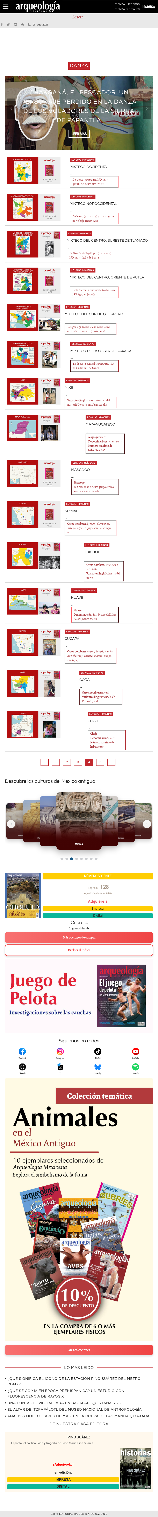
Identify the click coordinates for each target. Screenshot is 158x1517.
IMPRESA (63, 1479)
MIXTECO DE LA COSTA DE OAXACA (100, 351)
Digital (98, 915)
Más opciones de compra (79, 937)
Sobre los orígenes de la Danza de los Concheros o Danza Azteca (79, 106)
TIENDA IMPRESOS (127, 5)
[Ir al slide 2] (66, 859)
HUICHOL (92, 552)
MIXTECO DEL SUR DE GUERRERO (94, 314)
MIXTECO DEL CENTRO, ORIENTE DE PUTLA (107, 277)
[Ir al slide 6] (86, 859)
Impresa (98, 908)
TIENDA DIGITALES (127, 9)
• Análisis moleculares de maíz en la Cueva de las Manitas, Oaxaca (77, 1416)
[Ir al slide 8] (96, 859)
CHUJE (94, 721)
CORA (84, 680)
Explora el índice (79, 950)
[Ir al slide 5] (81, 859)
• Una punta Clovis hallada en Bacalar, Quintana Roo (63, 1403)
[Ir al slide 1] (61, 859)
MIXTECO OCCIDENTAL (89, 167)
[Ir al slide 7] (91, 859)
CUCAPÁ (72, 639)
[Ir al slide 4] (76, 859)
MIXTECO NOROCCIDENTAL (93, 204)
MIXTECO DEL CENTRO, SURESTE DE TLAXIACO (107, 240)
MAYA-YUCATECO (100, 424)
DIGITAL (63, 1486)
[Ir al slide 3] (71, 858)
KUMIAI (71, 511)
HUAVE (77, 598)
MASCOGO (80, 470)
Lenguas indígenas (82, 160)
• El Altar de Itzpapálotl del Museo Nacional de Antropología (73, 1409)
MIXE (69, 388)
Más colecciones (79, 1350)
